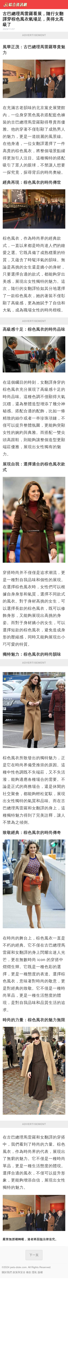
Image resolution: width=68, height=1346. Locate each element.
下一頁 (34, 1255)
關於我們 (7, 1272)
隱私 (34, 1272)
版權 (40, 1272)
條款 (28, 1272)
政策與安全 (19, 1272)
